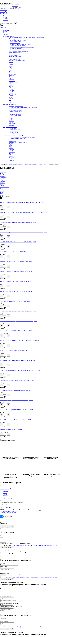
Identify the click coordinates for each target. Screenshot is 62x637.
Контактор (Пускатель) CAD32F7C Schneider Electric (13, 281)
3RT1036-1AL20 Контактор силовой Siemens (11, 350)
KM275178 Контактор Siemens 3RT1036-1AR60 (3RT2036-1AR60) (17, 311)
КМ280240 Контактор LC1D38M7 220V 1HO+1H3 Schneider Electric (17, 340)
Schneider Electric (13, 82)
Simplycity (11, 75)
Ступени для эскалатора (15, 110)
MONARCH (12, 81)
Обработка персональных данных (8, 512)
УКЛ (10, 71)
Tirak (10, 77)
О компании (6, 16)
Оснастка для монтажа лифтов (17, 138)
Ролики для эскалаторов (15, 108)
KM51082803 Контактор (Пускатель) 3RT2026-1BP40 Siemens (16, 251)
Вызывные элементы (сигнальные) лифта (20, 44)
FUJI (10, 87)
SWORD (11, 121)
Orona (10, 83)
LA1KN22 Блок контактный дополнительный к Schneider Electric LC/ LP (19, 370)
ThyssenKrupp (12, 74)
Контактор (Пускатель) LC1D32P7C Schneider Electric (14, 261)
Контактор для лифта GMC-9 (7, 429)
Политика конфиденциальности (8, 511)
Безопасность (12, 141)
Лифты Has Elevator (14, 131)
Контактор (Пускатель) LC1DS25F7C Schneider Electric (14, 271)
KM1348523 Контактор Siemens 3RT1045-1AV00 (12, 301)
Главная (2, 164)
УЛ (10, 70)
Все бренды (3, 172)
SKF (10, 100)
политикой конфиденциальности (20, 545)
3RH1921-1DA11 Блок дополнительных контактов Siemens (15, 360)
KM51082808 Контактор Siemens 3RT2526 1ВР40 (12, 390)
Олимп (11, 72)
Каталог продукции (10, 164)
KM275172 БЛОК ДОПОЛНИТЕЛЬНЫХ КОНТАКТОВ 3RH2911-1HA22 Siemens (21, 232)
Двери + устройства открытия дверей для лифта (21, 47)
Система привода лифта (15, 41)
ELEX (10, 101)
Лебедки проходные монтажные (17, 139)
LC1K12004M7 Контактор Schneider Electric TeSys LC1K (14, 380)
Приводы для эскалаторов (16, 106)
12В (10, 67)
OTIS (10, 63)
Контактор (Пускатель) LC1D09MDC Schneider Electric (14, 400)
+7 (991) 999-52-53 (7, 498)
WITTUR (11, 102)
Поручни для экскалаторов (16, 112)
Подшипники (12, 53)
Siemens (11, 98)
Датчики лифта (13, 55)
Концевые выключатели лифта (17, 60)
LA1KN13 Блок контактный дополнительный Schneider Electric (16, 321)
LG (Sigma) (12, 90)
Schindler (11, 79)
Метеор (11, 64)
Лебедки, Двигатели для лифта (17, 49)
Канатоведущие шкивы (15, 56)
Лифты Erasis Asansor (14, 129)
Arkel (10, 78)
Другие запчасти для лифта (16, 48)
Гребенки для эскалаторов (16, 111)
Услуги (5, 17)
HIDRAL (11, 96)
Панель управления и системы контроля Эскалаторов (23, 107)
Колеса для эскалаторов (15, 114)
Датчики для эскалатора (15, 115)
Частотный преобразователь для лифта (19, 51)
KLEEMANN (12, 94)
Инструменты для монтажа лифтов (18, 142)
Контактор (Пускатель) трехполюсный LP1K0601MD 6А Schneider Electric (19, 202)
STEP (10, 85)
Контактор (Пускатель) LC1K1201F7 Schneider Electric (14, 330)
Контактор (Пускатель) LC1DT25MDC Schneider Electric (14, 410)
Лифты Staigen (13, 133)
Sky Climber (12, 144)
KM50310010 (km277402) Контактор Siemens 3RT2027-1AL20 (16, 222)
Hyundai (11, 89)
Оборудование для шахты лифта (17, 40)
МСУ (10, 66)
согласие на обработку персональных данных (45, 545)
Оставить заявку (3, 10)
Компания (5, 491)
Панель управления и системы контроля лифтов (21, 39)
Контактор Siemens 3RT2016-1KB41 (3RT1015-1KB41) (14, 291)
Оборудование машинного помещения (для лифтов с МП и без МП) (26, 37)
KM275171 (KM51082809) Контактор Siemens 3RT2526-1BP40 (16, 242)
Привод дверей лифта (14, 59)
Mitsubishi (11, 86)
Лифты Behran (12, 128)
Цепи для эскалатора (14, 117)
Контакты (5, 20)
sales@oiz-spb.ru (15, 6)
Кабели (11, 58)
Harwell (11, 91)
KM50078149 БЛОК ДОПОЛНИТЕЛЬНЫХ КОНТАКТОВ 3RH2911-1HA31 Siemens (22, 212)
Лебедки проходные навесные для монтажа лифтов (22, 137)
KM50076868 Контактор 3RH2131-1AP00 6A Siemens (13, 419)
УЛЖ (10, 68)
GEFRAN (11, 93)
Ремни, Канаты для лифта (15, 52)
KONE (11, 62)
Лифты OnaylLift (13, 132)
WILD (10, 145)
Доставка (5, 18)
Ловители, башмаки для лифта (17, 45)
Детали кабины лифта (14, 43)
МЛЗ (10, 97)
